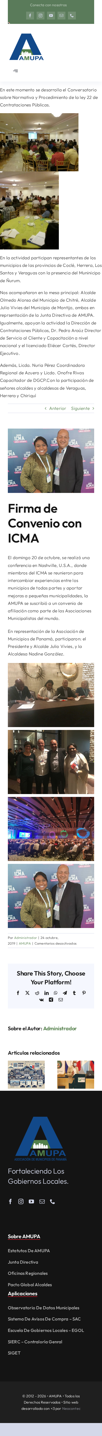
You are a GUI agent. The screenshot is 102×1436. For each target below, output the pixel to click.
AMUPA (25, 943)
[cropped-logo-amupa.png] (26, 31)
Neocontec (71, 1408)
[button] (12, 1075)
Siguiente (80, 408)
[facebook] (30, 15)
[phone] (72, 15)
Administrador (25, 938)
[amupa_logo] (40, 1119)
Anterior (57, 408)
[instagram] (40, 15)
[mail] (61, 15)
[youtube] (51, 15)
